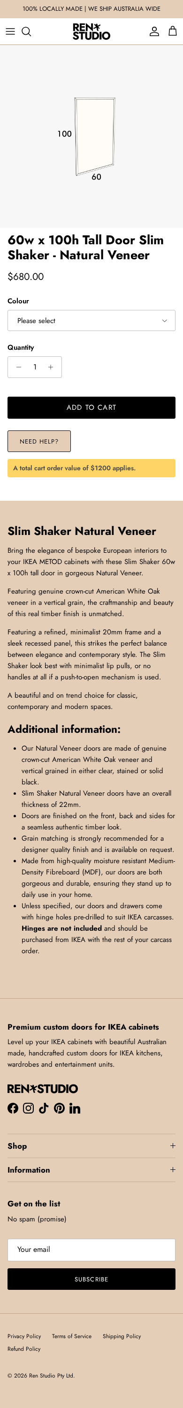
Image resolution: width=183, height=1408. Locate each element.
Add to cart (91, 407)
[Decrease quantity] (16, 367)
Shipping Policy (122, 1336)
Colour (18, 301)
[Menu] (10, 31)
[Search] (31, 31)
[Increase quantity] (53, 367)
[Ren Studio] (91, 31)
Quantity (21, 348)
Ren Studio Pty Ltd (51, 1375)
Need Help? (39, 441)
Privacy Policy (24, 1336)
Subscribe (91, 1279)
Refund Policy (24, 1349)
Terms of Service (72, 1336)
